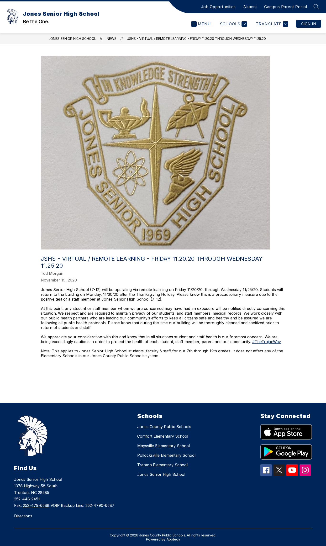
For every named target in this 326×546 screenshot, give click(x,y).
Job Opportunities (218, 6)
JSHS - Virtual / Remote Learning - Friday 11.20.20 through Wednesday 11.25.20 (196, 39)
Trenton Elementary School (162, 464)
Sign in (308, 23)
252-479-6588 (36, 505)
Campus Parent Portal (285, 6)
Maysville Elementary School (163, 445)
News (111, 39)
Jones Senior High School (72, 39)
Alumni (250, 6)
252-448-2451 (27, 499)
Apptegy (173, 539)
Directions (23, 516)
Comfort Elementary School (162, 436)
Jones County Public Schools (164, 426)
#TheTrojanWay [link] (266, 341)
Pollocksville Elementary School (166, 455)
